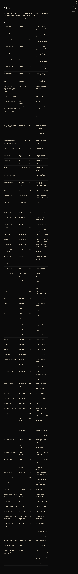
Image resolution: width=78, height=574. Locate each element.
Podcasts (27, 19)
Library (75, 8)
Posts (75, 9)
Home (75, 3)
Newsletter (74, 11)
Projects (75, 6)
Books (23, 19)
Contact (75, 13)
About (75, 5)
